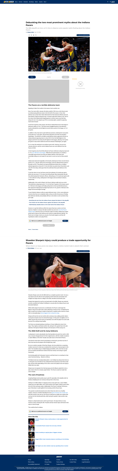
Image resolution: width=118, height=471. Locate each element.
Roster (36, 1)
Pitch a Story (31, 462)
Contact (58, 459)
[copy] (36, 35)
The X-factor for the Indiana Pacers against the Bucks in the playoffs (47, 202)
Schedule (26, 1)
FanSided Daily (85, 459)
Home (29, 229)
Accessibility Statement (34, 464)
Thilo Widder (30, 248)
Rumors (20, 1)
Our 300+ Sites (73, 459)
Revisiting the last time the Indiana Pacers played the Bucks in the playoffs (49, 200)
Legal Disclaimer (86, 462)
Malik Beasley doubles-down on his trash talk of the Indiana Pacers (46, 204)
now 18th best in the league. (39, 152)
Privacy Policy (48, 462)
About (29, 459)
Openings (47, 459)
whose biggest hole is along (47, 313)
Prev (32, 77)
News (16, 1)
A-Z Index (47, 464)
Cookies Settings (60, 464)
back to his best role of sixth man (60, 392)
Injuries (40, 1)
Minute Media (21, 467)
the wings (56, 313)
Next (65, 77)
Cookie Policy (73, 462)
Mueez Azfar (30, 32)
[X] (110, 1)
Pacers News (35, 229)
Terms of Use (59, 462)
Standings (31, 1)
